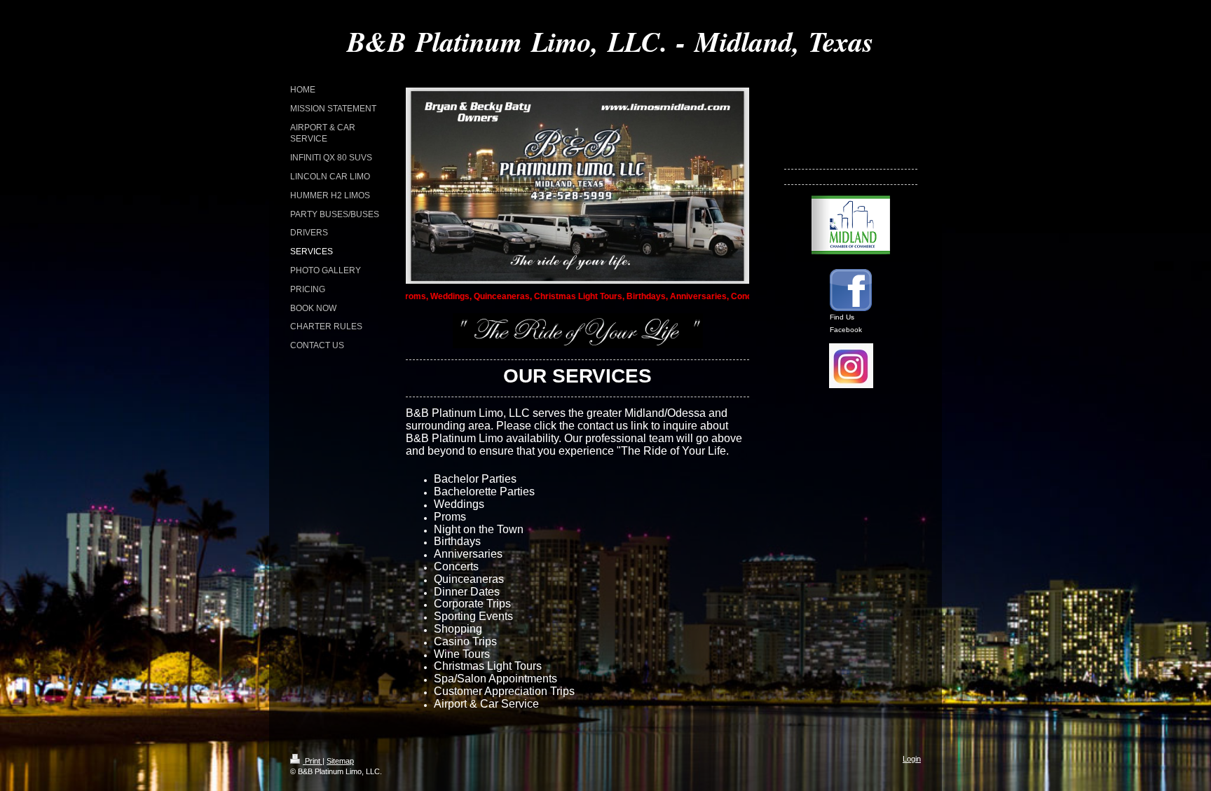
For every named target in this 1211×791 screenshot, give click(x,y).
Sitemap (340, 761)
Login (912, 759)
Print (312, 761)
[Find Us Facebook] (851, 290)
